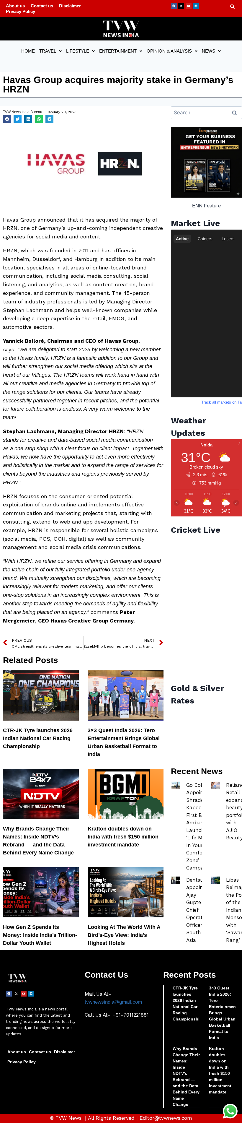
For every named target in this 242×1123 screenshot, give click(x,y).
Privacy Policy (20, 11)
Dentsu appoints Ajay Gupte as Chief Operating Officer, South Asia (198, 910)
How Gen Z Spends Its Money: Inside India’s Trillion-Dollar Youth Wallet (40, 935)
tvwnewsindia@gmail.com (113, 1002)
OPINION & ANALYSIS (169, 50)
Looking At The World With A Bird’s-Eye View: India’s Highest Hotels (124, 935)
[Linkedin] (196, 6)
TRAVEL (47, 50)
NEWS (208, 50)
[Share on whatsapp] (39, 119)
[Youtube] (189, 6)
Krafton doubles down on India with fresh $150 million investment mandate (123, 837)
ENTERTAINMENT (118, 50)
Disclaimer (70, 5)
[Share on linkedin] (28, 119)
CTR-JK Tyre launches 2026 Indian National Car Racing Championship (38, 738)
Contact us (42, 5)
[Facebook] (174, 6)
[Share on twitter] (18, 119)
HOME (28, 50)
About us (15, 5)
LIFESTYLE (77, 50)
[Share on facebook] (7, 119)
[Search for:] (206, 113)
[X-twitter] (181, 6)
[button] (50, 51)
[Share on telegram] (49, 119)
